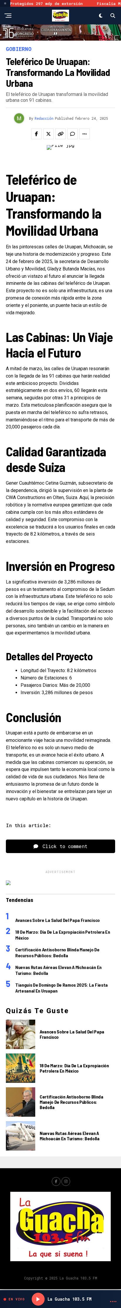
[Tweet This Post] (48, 134)
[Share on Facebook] (36, 134)
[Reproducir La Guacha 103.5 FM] (38, 1299)
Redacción (44, 118)
